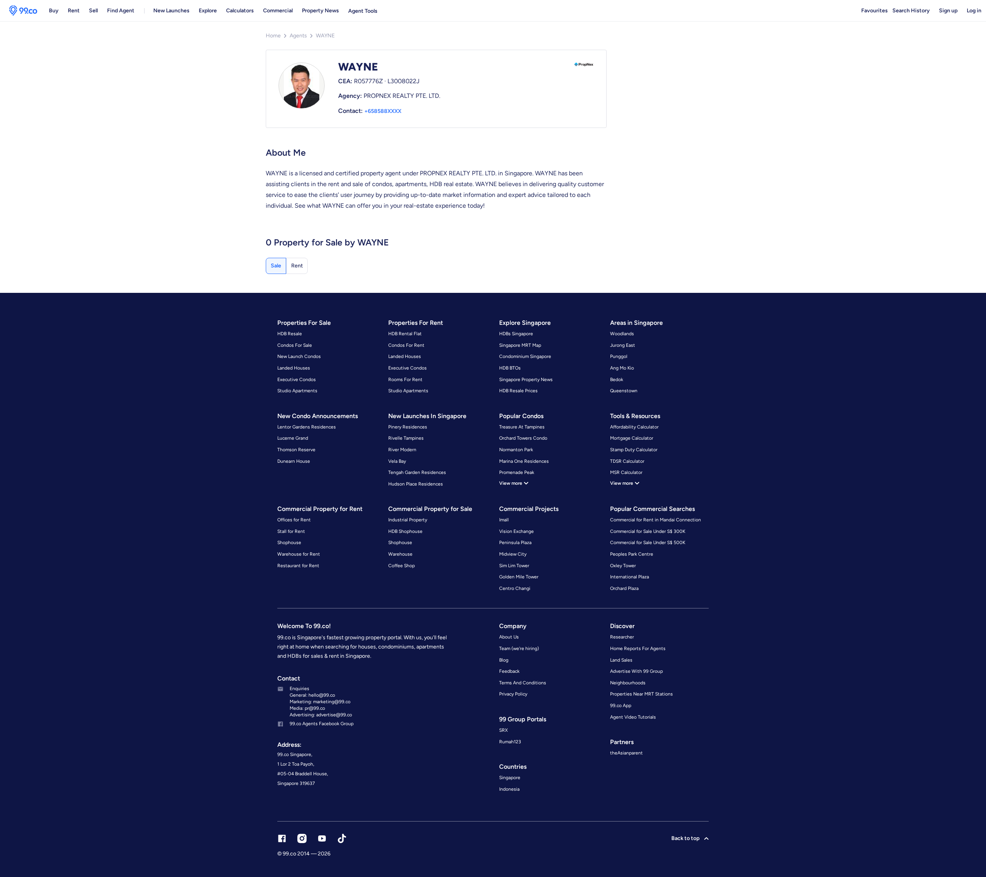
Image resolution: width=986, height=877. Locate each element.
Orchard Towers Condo (523, 438)
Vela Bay (397, 461)
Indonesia (509, 789)
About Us (509, 637)
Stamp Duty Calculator (633, 449)
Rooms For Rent (405, 379)
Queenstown (623, 390)
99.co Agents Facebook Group (322, 723)
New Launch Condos (299, 356)
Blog (503, 660)
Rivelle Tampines (406, 438)
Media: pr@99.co (307, 708)
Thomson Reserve (296, 449)
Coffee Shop (401, 565)
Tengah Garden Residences (417, 472)
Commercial (278, 10)
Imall (504, 520)
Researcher (622, 637)
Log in (974, 10)
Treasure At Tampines (522, 427)
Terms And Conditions (522, 682)
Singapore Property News (526, 379)
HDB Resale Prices (518, 390)
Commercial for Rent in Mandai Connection (655, 520)
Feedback (509, 671)
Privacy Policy (513, 694)
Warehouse (400, 554)
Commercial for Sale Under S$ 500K (647, 542)
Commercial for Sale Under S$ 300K (647, 531)
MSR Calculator (626, 472)
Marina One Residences (524, 461)
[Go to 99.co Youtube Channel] (322, 838)
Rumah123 (510, 741)
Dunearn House (293, 461)
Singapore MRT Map (520, 345)
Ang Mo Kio (622, 368)
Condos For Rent (406, 345)
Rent (74, 10)
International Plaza (629, 577)
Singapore (509, 777)
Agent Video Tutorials (633, 717)
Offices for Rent (294, 520)
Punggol (618, 356)
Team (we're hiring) (519, 648)
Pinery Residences (407, 427)
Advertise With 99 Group (636, 671)
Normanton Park (516, 449)
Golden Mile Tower (518, 577)
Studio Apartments (297, 390)
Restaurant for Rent (298, 565)
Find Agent (120, 10)
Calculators (240, 10)
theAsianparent (626, 753)
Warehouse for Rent (298, 554)
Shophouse (289, 542)
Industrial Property (407, 520)
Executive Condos (296, 379)
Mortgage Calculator (631, 438)
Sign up (948, 10)
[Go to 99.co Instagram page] (302, 838)
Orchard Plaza (624, 588)
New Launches (171, 10)
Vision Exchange (516, 531)
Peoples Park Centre (631, 554)
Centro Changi (514, 588)
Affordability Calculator (634, 427)
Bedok (616, 379)
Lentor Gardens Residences (306, 427)
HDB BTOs (510, 368)
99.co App (620, 705)
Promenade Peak (516, 472)
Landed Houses (293, 368)
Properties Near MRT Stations (641, 694)
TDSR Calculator (627, 461)
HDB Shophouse (405, 531)
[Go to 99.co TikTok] (342, 838)
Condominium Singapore (525, 356)
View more (510, 483)
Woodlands (622, 333)
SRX (503, 730)
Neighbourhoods (628, 682)
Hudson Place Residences (415, 484)
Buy (54, 10)
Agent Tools (362, 11)
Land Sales (621, 660)
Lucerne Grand (292, 438)
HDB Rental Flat (405, 333)
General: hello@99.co (312, 695)
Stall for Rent (291, 531)
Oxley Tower (623, 565)
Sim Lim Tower (514, 565)
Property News (320, 10)
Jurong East (622, 345)
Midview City (513, 554)
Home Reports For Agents (638, 648)
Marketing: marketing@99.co (320, 701)
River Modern (402, 449)
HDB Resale (289, 333)
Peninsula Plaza (515, 542)
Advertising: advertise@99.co (321, 714)
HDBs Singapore (516, 333)
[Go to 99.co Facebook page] (282, 838)
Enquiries (299, 688)
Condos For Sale (294, 345)
